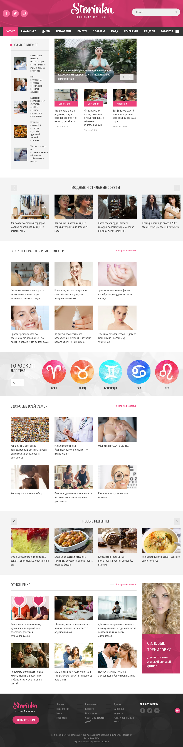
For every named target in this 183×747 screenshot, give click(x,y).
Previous (123, 77)
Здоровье (99, 31)
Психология (63, 31)
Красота (82, 31)
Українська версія (83, 741)
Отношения (131, 31)
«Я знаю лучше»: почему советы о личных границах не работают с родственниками (94, 117)
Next (130, 77)
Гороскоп (167, 31)
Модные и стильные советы (122, 104)
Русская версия (101, 741)
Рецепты (149, 31)
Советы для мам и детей (64, 104)
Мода (114, 31)
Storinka (91, 13)
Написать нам (26, 720)
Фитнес (10, 31)
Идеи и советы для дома (124, 719)
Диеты (46, 31)
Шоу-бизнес (28, 31)
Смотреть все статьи (126, 250)
